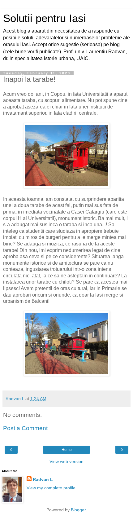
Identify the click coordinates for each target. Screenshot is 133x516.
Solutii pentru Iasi (44, 18)
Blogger (78, 509)
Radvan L (43, 479)
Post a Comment (25, 428)
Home (67, 450)
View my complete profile (51, 487)
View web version (66, 461)
